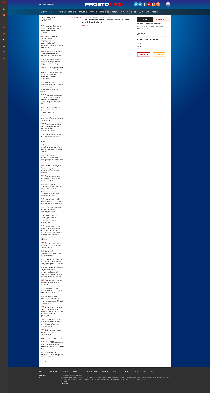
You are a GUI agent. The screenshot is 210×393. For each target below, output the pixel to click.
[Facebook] (145, 4)
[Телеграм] (136, 4)
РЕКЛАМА (155, 12)
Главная (44, 12)
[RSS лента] (158, 4)
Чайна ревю (64, 383)
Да (140, 44)
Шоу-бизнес (104, 12)
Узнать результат (145, 49)
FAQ (152, 371)
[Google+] (154, 4)
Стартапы (93, 12)
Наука (140, 12)
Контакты (42, 378)
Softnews (72, 12)
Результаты (159, 55)
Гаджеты (114, 12)
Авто (147, 12)
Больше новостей (52, 362)
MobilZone (83, 12)
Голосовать (143, 55)
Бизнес (52, 12)
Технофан (64, 381)
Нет (140, 46)
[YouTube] (149, 4)
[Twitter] (140, 4)
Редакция (42, 375)
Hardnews (62, 12)
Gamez (133, 12)
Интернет (124, 12)
